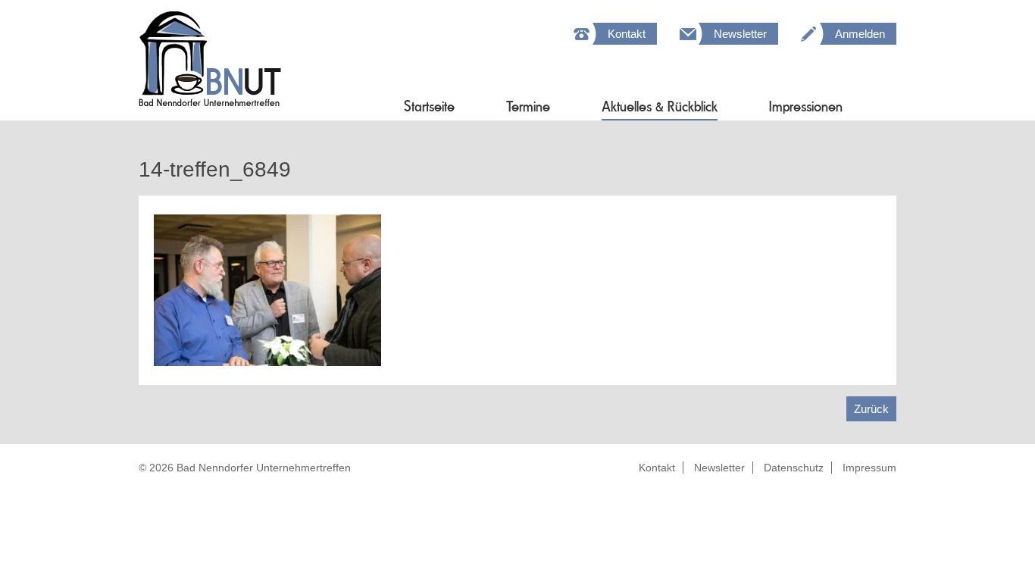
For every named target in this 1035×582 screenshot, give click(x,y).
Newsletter (740, 33)
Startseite (429, 106)
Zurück (871, 408)
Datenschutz (794, 468)
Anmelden (860, 33)
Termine (528, 106)
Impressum (869, 468)
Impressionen (806, 106)
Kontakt (627, 33)
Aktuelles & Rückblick (660, 106)
